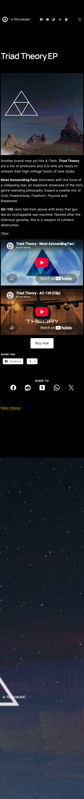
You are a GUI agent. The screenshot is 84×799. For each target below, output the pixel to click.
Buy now (42, 343)
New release (11, 408)
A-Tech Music (20, 19)
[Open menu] (79, 19)
